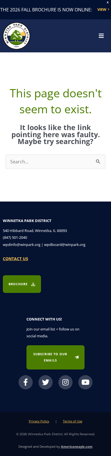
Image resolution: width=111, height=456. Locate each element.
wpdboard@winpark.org (64, 244)
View (101, 9)
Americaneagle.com (76, 446)
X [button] (108, 2)
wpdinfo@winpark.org (21, 244)
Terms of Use (72, 421)
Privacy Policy (39, 421)
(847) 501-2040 (15, 237)
